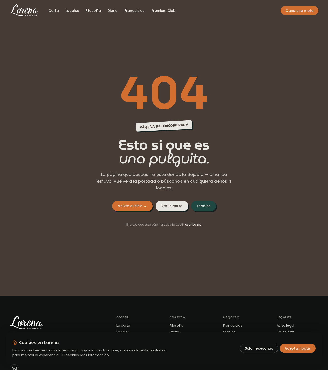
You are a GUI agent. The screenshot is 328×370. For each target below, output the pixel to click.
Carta (54, 10)
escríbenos (193, 224)
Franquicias (134, 10)
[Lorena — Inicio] (24, 10)
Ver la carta (171, 205)
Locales (72, 10)
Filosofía (93, 10)
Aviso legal (285, 325)
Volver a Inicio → (132, 205)
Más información (94, 355)
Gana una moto (299, 10)
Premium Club (163, 10)
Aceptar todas (298, 348)
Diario (113, 10)
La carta (123, 325)
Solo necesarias (259, 348)
